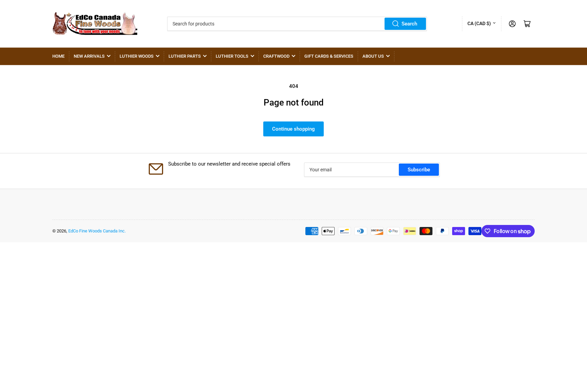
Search (409, 24)
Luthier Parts (184, 56)
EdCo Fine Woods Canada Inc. (97, 230)
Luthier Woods (137, 56)
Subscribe (419, 170)
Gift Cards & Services (328, 56)
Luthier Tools (232, 56)
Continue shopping (293, 129)
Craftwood (276, 56)
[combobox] (297, 24)
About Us (373, 56)
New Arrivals (89, 56)
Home (58, 56)
